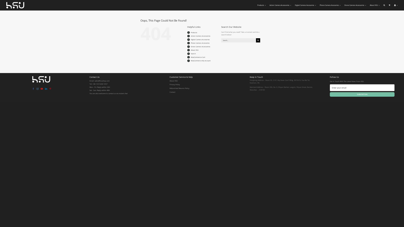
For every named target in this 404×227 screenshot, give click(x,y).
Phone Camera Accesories (200, 43)
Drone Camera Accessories (200, 47)
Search (193, 54)
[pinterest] (50, 89)
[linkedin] (46, 89)
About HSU (195, 50)
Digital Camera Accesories (200, 40)
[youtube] (42, 89)
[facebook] (33, 89)
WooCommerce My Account (201, 61)
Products (194, 33)
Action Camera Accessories (200, 36)
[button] (384, 5)
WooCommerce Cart (198, 57)
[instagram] (38, 89)
